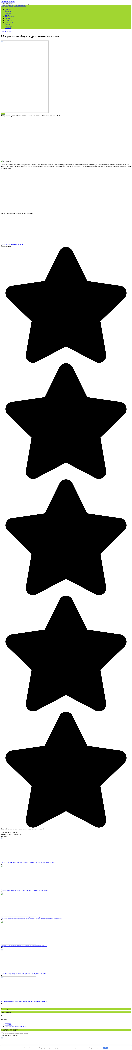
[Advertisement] (66, 137)
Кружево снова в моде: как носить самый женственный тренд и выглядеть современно (31, 918)
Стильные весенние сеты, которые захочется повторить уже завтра (24, 890)
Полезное (8, 26)
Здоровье (8, 11)
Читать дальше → (17, 244)
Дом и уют (8, 20)
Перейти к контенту (8, 2)
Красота (8, 13)
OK (106, 1047)
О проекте (8, 1025)
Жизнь (7, 24)
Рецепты (8, 18)
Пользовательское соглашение (15, 1026)
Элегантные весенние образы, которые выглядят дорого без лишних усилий (28, 862)
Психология (9, 22)
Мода (7, 15)
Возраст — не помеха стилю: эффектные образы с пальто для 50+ (24, 946)
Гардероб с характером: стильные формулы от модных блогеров (23, 973)
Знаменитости (10, 17)
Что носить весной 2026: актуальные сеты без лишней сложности (24, 1001)
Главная (8, 9)
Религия (8, 28)
